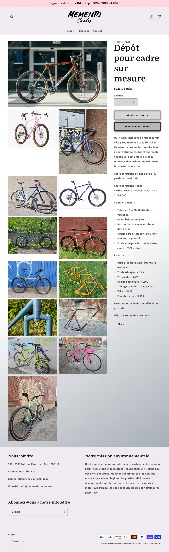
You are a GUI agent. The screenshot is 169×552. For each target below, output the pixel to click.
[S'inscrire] (64, 512)
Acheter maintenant (137, 126)
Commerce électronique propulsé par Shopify (141, 543)
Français (16, 541)
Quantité (118, 95)
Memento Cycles (115, 543)
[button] (12, 16)
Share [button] (121, 324)
